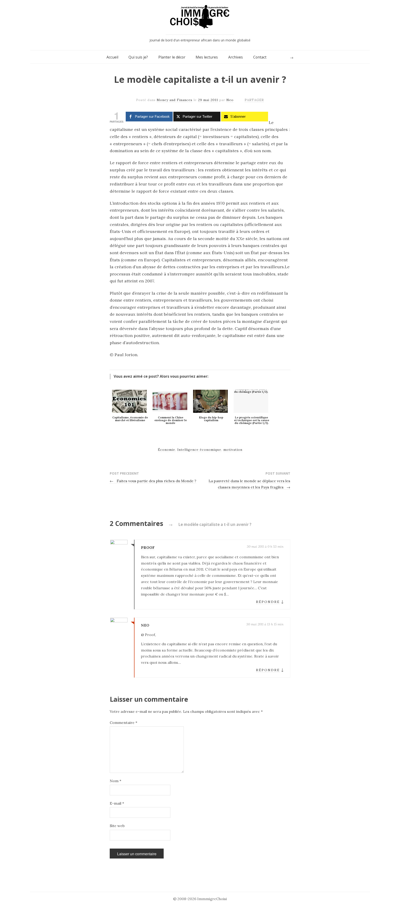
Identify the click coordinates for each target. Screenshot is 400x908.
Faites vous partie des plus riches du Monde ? (153, 481)
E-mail (117, 803)
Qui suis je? (138, 57)
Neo (230, 100)
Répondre (268, 602)
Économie (166, 450)
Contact (259, 57)
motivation (232, 450)
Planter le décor (171, 57)
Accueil (112, 57)
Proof (148, 547)
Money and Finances (174, 100)
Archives (235, 57)
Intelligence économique (199, 450)
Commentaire (123, 722)
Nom (115, 780)
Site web (117, 825)
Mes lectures (207, 57)
